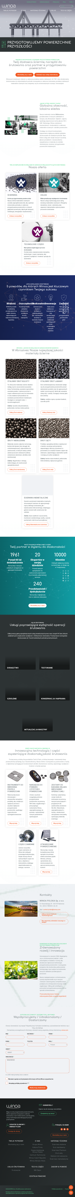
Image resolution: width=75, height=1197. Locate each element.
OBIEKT (8, 1049)
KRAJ (51, 1041)
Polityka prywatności (57, 1189)
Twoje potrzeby (9, 10)
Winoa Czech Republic (37, 1158)
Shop (64, 2)
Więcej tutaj (13, 823)
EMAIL (8, 1041)
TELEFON (29, 1041)
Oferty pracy (56, 2)
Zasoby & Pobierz (31, 2)
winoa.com (64, 1030)
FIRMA (51, 1034)
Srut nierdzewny (59, 1147)
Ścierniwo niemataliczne (59, 1159)
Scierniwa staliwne (59, 1144)
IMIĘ (7, 1034)
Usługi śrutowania (16, 1167)
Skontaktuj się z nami (24, 75)
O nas (23, 10)
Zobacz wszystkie (15, 216)
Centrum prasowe (44, 2)
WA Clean (37, 1170)
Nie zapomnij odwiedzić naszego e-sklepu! (54, 921)
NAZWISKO (30, 1034)
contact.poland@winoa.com (51, 909)
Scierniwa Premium (59, 1150)
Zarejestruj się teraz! (48, 1113)
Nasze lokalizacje (37, 1150)
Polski (71, 2)
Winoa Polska (37, 1152)
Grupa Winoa (37, 1144)
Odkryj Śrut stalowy (15, 412)
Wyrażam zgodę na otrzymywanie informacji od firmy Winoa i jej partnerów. (31, 1079)
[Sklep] (71, 1192)
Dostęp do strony (14, 1131)
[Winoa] (9, 6)
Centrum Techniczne (37, 1155)
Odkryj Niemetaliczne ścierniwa (36, 524)
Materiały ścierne (38, 10)
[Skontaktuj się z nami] (71, 1187)
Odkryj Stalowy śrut (48, 412)
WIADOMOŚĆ (10, 1057)
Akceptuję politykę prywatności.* (18, 1083)
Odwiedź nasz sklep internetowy (47, 75)
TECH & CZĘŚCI (66, 10)
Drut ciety (59, 1153)
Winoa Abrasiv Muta (37, 1161)
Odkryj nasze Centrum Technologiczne (49, 914)
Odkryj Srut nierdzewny (17, 469)
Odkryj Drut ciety (47, 469)
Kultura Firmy (37, 1147)
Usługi (53, 10)
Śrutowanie (16, 1170)
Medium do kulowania (59, 1156)
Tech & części (37, 1167)
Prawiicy (67, 1189)
